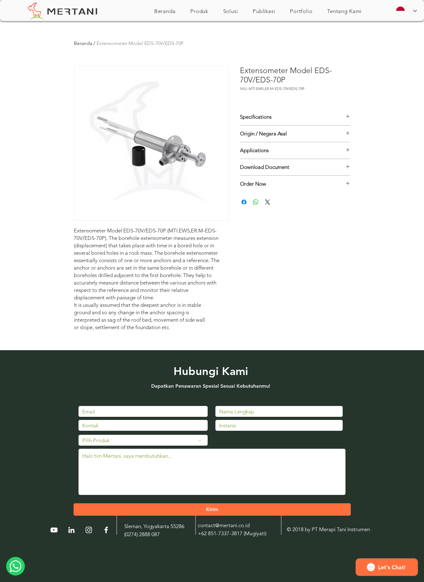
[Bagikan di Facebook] (244, 202)
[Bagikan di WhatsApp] (255, 202)
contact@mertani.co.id (224, 525)
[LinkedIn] (71, 530)
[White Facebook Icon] (106, 530)
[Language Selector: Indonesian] (406, 10)
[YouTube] (54, 530)
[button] (199, 11)
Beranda (83, 43)
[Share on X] (267, 202)
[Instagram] (88, 530)
